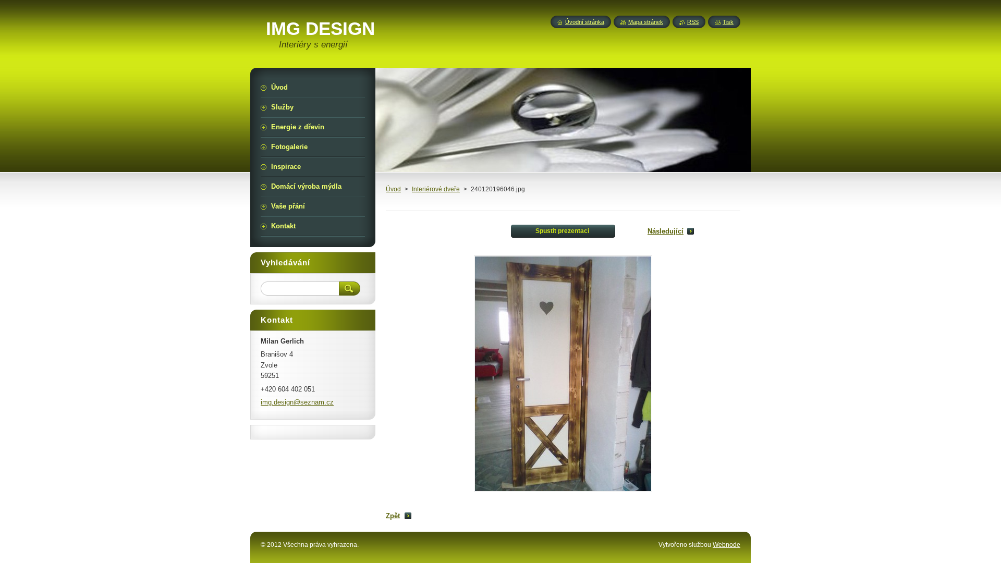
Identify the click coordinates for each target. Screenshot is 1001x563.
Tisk (728, 22)
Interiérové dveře (436, 189)
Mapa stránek (645, 22)
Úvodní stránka (584, 22)
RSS (693, 22)
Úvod (393, 189)
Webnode (726, 545)
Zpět (393, 516)
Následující (665, 231)
